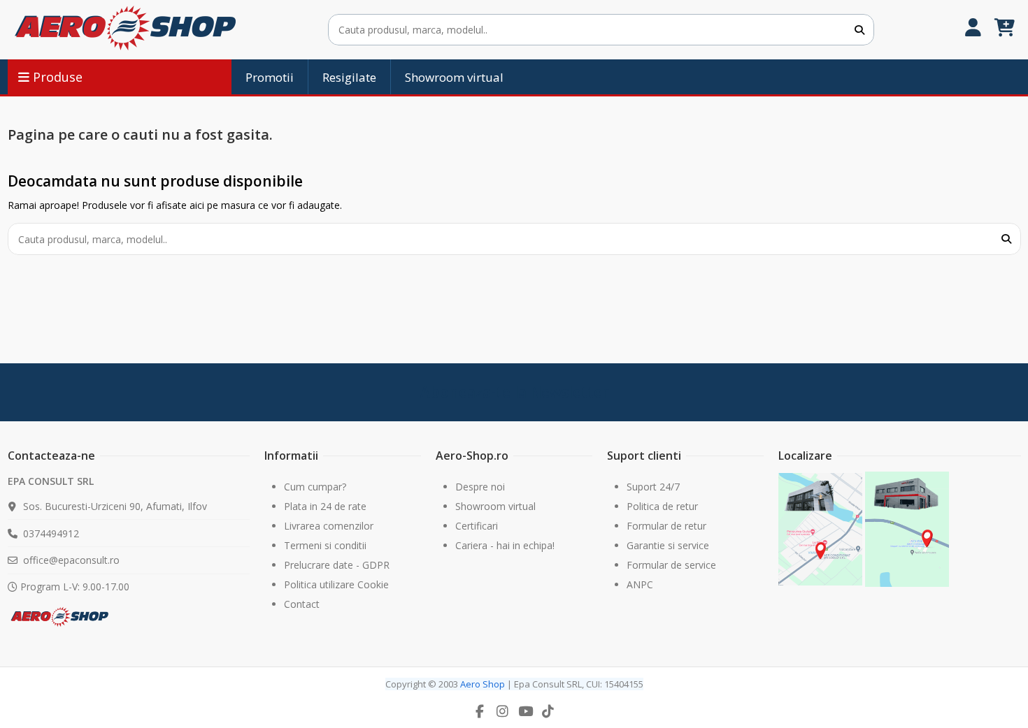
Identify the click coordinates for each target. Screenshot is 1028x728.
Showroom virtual (495, 506)
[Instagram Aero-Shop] (502, 711)
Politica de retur (662, 506)
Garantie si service (668, 545)
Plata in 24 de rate (325, 506)
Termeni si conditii (325, 545)
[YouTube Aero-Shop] (525, 711)
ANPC (640, 584)
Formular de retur (666, 525)
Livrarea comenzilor (328, 525)
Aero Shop (482, 684)
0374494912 (51, 533)
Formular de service (671, 565)
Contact (302, 604)
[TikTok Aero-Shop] (548, 711)
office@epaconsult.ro (71, 560)
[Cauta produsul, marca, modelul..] (859, 29)
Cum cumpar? (315, 486)
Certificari (476, 525)
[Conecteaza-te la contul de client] (973, 30)
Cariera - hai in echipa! (505, 545)
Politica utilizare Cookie (336, 584)
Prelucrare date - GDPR (337, 565)
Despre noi (480, 486)
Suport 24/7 (653, 486)
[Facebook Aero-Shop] (479, 711)
